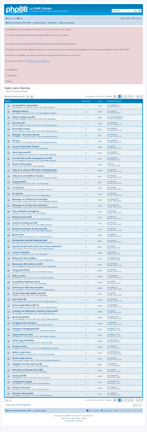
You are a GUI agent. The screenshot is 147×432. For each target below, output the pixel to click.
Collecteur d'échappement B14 (25, 329)
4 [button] (128, 96)
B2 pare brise (18, 235)
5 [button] (132, 96)
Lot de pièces (18, 188)
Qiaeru (84, 418)
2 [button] (122, 96)
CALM (17, 189)
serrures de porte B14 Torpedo (25, 146)
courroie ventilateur (21, 252)
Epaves (43, 213)
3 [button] (125, 96)
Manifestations (45, 195)
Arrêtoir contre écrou (21, 352)
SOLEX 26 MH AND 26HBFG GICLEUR (29, 293)
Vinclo (17, 225)
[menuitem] (20, 18)
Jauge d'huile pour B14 (22, 334)
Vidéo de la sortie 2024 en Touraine (27, 176)
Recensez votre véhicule (38, 61)
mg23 (20, 248)
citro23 (17, 254)
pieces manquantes (20, 317)
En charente (17, 193)
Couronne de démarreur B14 (24, 223)
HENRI (17, 137)
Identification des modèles (49, 348)
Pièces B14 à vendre (21, 129)
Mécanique (51, 119)
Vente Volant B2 (19, 299)
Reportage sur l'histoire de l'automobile (29, 199)
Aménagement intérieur (48, 113)
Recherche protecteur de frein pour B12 (29, 229)
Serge (17, 172)
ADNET (20, 290)
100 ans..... (17, 141)
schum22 (18, 201)
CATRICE (18, 383)
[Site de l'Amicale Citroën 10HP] (17, 9)
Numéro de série (19, 346)
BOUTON (21, 343)
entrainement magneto (22, 382)
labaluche (21, 319)
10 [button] (138, 96)
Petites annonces (49, 107)
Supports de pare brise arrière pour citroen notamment (36, 246)
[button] (115, 96)
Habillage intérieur (20, 111)
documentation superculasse (25, 105)
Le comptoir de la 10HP (49, 172)
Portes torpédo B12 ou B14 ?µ (25, 305)
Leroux (17, 242)
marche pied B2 (19, 376)
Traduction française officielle (70, 418)
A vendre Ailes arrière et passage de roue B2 (32, 158)
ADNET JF (19, 330)
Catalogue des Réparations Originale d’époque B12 (35, 311)
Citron (17, 195)
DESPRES (21, 354)
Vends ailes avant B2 (21, 152)
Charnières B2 (18, 123)
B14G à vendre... (19, 276)
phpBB (67, 416)
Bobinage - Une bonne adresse (25, 135)
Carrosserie (43, 148)
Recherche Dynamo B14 (22, 393)
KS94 (20, 313)
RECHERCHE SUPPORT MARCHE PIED (29, 240)
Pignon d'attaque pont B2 (23, 117)
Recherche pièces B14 (22, 217)
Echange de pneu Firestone (24, 323)
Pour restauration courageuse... (26, 211)
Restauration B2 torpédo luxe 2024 (27, 264)
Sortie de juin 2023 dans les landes (27, 287)
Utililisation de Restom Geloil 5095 (27, 370)
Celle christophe (20, 119)
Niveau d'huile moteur (22, 164)
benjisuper (18, 107)
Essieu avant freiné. (21, 270)
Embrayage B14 (19, 182)
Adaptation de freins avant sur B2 (27, 364)
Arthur (17, 184)
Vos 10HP (48, 343)
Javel (17, 231)
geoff (16, 148)
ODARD (21, 125)
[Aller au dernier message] (118, 105)
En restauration (50, 266)
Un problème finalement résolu (26, 282)
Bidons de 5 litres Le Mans (24, 258)
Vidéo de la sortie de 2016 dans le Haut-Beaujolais (34, 170)
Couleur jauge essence (22, 358)
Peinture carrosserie (21, 387)
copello (17, 113)
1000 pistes (19, 260)
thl (16, 166)
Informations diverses (49, 142)
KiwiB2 (20, 237)
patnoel (20, 301)
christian (18, 142)
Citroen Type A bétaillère (23, 340)
